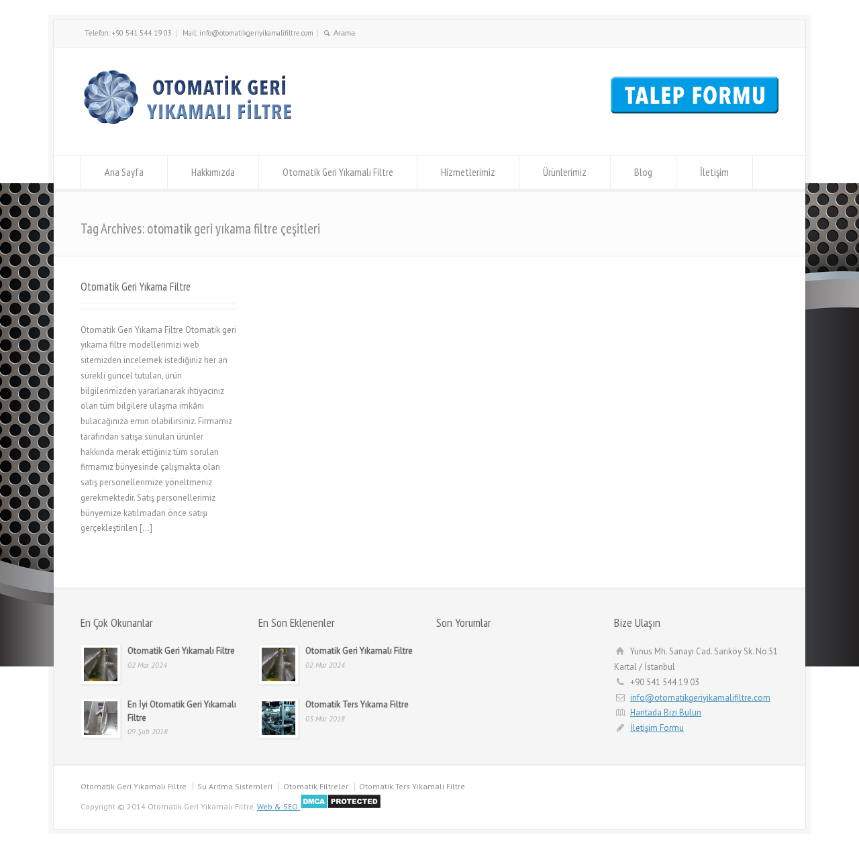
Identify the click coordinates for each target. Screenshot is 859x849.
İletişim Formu (657, 728)
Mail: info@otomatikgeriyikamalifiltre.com (248, 33)
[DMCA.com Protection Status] (339, 806)
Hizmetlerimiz (468, 172)
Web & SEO (277, 806)
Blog (643, 172)
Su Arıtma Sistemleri (234, 786)
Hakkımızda (213, 172)
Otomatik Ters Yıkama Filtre (357, 704)
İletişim (714, 172)
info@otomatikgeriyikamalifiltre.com (700, 697)
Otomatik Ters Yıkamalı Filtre (412, 786)
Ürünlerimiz (565, 172)
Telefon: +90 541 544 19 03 (128, 33)
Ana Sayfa (124, 172)
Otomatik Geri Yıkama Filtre (136, 286)
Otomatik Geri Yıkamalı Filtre (338, 172)
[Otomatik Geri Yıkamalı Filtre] (192, 130)
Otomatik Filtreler (315, 786)
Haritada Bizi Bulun (665, 712)
